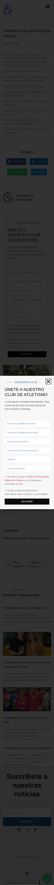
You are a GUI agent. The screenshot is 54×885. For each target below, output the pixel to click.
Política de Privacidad (37, 476)
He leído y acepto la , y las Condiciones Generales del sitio (27, 480)
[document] (27, 442)
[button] (48, 381)
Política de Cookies (14, 480)
